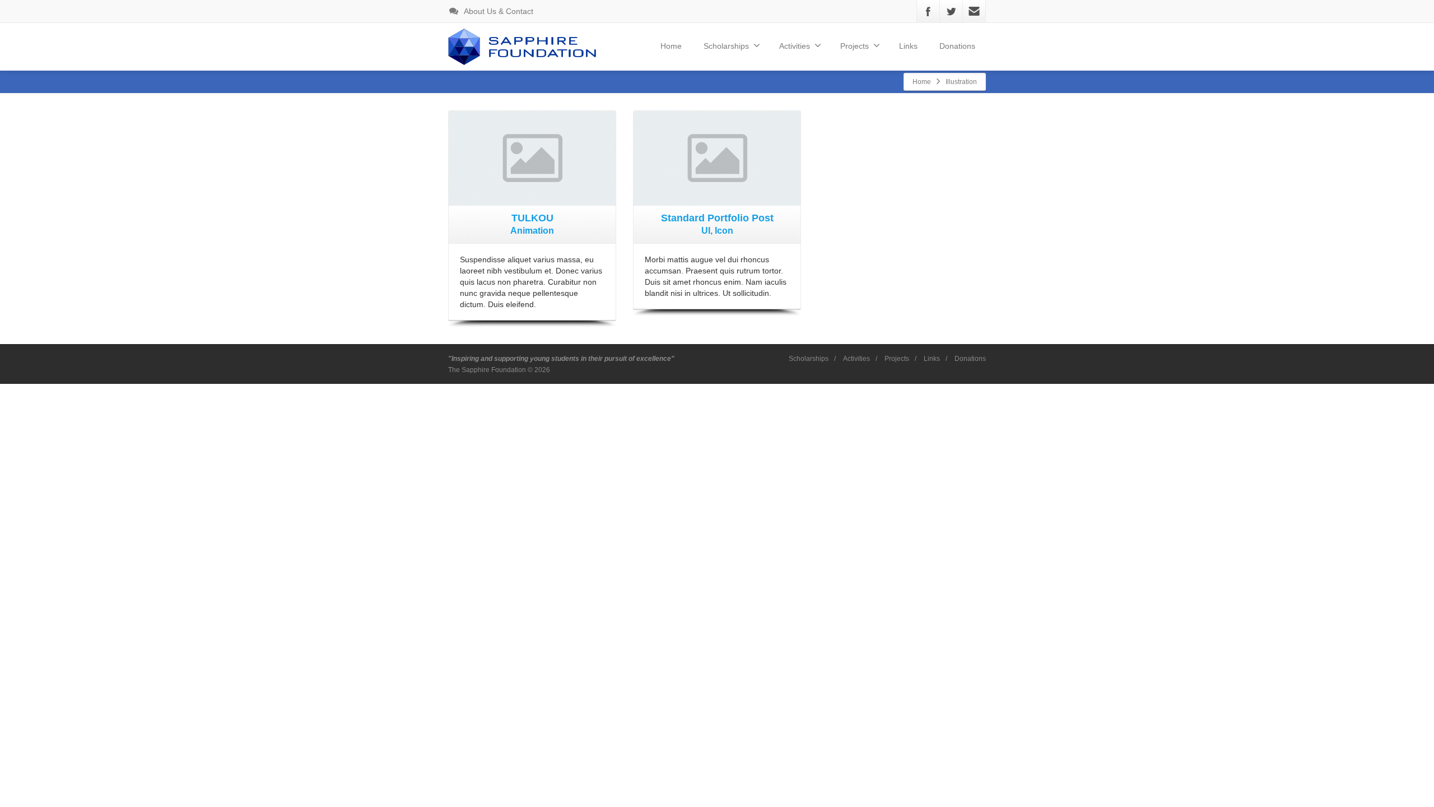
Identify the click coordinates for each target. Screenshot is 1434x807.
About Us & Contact (497, 11)
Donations (957, 45)
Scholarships (726, 45)
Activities (856, 359)
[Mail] (974, 11)
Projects (896, 359)
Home (671, 45)
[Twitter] (951, 11)
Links (908, 45)
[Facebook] (928, 11)
